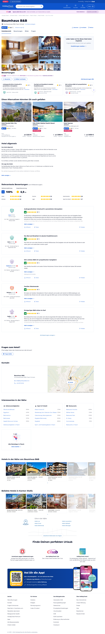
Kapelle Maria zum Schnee (10, 421)
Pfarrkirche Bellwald (8, 409)
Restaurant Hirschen (71, 409)
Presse (78, 605)
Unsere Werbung (81, 602)
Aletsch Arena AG (39, 409)
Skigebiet (37, 421)
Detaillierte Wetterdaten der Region (52, 535)
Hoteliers (32, 600)
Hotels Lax (37, 521)
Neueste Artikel (80, 614)
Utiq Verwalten (57, 611)
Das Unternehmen (81, 600)
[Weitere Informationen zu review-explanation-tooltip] (23, 27)
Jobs (77, 608)
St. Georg (68, 418)
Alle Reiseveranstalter (13, 622)
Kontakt (80, 1)
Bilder (27, 31)
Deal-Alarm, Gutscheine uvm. (15, 608)
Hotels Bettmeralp (39, 525)
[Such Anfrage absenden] (41, 6)
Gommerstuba (70, 421)
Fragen (33, 31)
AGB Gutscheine (57, 616)
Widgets (32, 602)
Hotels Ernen (38, 523)
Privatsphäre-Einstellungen (60, 608)
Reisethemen (79, 611)
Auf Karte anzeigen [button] (30, 24)
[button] (20, 49)
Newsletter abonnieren (13, 611)
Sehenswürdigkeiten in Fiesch (11, 424)
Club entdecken (80, 11)
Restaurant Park (70, 415)
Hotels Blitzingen (66, 525)
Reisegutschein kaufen (13, 614)
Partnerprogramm (35, 605)
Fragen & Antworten (12, 605)
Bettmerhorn (7, 415)
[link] (67, 6)
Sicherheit (56, 622)
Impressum (56, 625)
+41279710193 (20, 383)
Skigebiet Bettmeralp (40, 418)
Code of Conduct (35, 608)
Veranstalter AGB (58, 600)
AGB (54, 614)
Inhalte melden (11, 625)
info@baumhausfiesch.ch (22, 380)
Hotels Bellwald (66, 523)
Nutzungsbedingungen (59, 602)
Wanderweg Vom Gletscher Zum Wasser (46, 412)
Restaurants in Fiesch (72, 424)
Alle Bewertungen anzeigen (47, 335)
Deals (5, 1)
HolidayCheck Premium (13, 616)
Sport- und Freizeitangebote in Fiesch (45, 424)
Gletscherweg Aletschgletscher (43, 415)
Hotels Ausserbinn (66, 521)
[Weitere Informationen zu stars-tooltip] (19, 477)
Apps (8, 619)
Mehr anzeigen (5, 175)
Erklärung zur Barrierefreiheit (61, 619)
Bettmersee (6, 418)
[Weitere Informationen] (54, 134)
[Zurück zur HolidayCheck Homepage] (7, 6)
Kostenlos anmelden (92, 11)
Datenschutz (56, 605)
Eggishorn (6, 412)
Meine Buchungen (12, 600)
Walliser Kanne (70, 412)
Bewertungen (18, 31)
